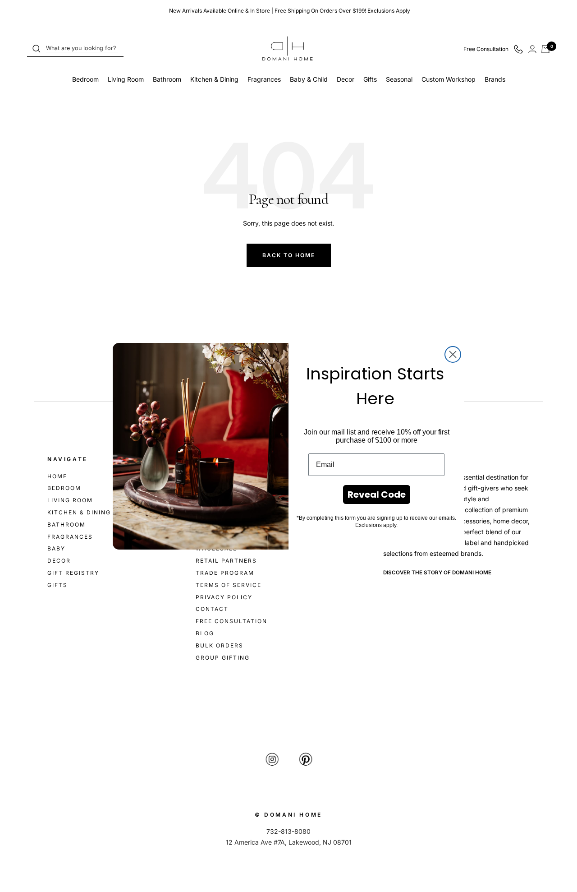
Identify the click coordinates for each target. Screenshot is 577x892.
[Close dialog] (453, 354)
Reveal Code (377, 494)
